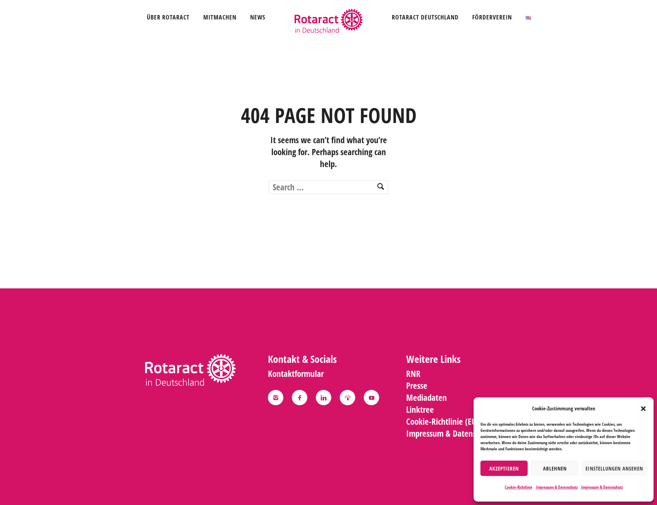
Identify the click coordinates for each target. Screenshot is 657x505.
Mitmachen (219, 17)
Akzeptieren (504, 468)
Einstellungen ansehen (614, 468)
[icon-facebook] (301, 397)
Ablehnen (555, 468)
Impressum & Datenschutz (557, 487)
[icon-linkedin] (325, 397)
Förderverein (492, 17)
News (257, 17)
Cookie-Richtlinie (518, 487)
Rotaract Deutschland (425, 17)
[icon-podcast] (349, 397)
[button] (643, 408)
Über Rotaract (168, 17)
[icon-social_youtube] (371, 397)
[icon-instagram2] (277, 397)
